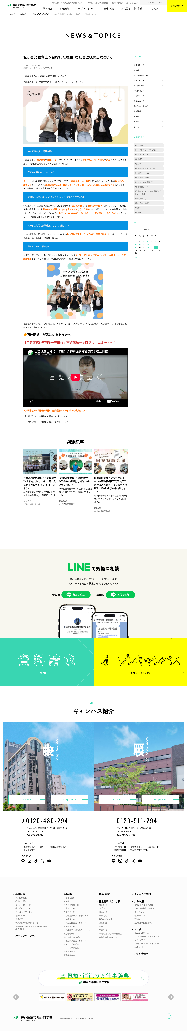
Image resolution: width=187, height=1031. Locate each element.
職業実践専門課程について (73, 2)
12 (144, 244)
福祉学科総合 (69, 951)
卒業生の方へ (140, 919)
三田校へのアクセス (24, 912)
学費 (101, 926)
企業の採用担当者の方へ (144, 922)
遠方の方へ (139, 912)
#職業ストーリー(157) (143, 154)
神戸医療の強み (22, 897)
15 (155, 244)
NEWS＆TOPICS (141, 932)
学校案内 (64, 8)
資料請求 (175, 6)
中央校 (136, 116)
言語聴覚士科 (34, 65)
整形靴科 (137, 111)
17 (136, 247)
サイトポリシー (141, 940)
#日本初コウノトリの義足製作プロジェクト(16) (148, 192)
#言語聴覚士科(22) (142, 173)
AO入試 (102, 908)
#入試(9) (138, 212)
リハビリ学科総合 (71, 947)
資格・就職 (109, 8)
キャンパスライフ (23, 904)
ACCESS (26, 799)
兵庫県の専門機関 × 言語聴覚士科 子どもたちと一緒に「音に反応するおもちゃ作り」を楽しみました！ (39, 483)
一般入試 (103, 915)
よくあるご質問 (132, 2)
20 (148, 247)
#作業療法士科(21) (142, 177)
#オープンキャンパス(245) (145, 150)
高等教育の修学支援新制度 (97, 2)
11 (140, 244)
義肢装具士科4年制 (141, 106)
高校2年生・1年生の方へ (144, 904)
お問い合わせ (117, 2)
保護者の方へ (140, 915)
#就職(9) (138, 207)
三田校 (26, 65)
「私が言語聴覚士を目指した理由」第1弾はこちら (45, 416)
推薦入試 (103, 912)
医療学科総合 (69, 955)
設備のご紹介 (21, 901)
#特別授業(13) (140, 198)
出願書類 (103, 922)
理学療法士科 (139, 85)
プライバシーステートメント (146, 936)
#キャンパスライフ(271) (144, 145)
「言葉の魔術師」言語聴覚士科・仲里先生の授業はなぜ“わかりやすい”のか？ (75, 481)
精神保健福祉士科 (141, 75)
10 (136, 244)
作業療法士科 (139, 90)
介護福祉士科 (139, 65)
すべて (136, 126)
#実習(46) (138, 159)
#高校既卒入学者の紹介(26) (145, 168)
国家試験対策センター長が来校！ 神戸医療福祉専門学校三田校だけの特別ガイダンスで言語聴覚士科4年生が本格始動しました (110, 484)
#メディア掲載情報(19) (144, 182)
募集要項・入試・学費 (131, 8)
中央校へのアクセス (24, 908)
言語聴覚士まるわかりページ (78, 929)
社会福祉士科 (139, 80)
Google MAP (69, 799)
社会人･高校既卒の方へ (144, 908)
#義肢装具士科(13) (142, 203)
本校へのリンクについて (144, 947)
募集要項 (103, 904)
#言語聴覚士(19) (141, 186)
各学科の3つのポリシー (109, 937)
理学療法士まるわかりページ (78, 915)
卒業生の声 (20, 915)
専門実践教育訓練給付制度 (110, 933)
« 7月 (135, 257)
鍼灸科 (136, 70)
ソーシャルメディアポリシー (146, 943)
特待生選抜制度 (105, 919)
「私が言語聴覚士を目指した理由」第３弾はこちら (46, 421)
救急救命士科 (139, 101)
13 (148, 244)
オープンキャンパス (86, 8)
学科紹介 (47, 8)
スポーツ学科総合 (71, 944)
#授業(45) (138, 163)
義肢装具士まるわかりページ (78, 940)
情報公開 (55, 2)
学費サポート (104, 929)
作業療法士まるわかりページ (78, 922)
